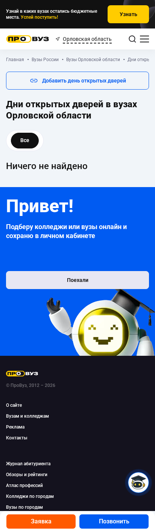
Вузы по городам (24, 507)
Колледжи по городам (30, 496)
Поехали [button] (77, 280)
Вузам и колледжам (27, 416)
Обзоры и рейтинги (26, 474)
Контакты (16, 438)
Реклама (15, 427)
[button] (77, 81)
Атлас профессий (24, 485)
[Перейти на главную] (27, 39)
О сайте (14, 405)
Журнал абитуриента (28, 463)
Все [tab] (24, 140)
